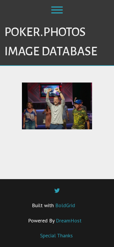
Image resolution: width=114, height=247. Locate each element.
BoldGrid (65, 205)
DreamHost (69, 220)
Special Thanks (56, 235)
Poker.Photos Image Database (50, 42)
